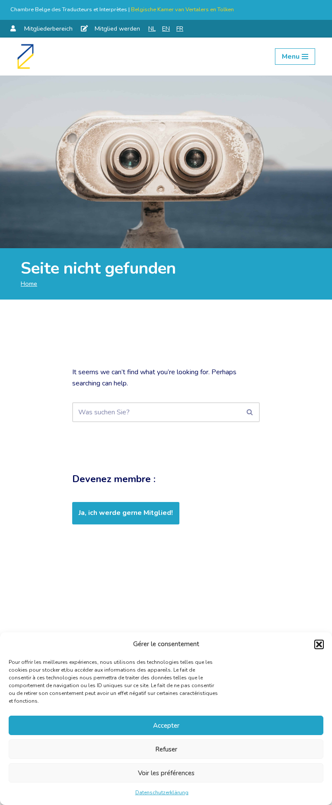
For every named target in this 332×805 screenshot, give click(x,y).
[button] (319, 644)
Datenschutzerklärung (161, 792)
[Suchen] (250, 412)
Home (29, 283)
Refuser (166, 749)
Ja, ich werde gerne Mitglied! (126, 513)
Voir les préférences (166, 773)
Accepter (166, 725)
